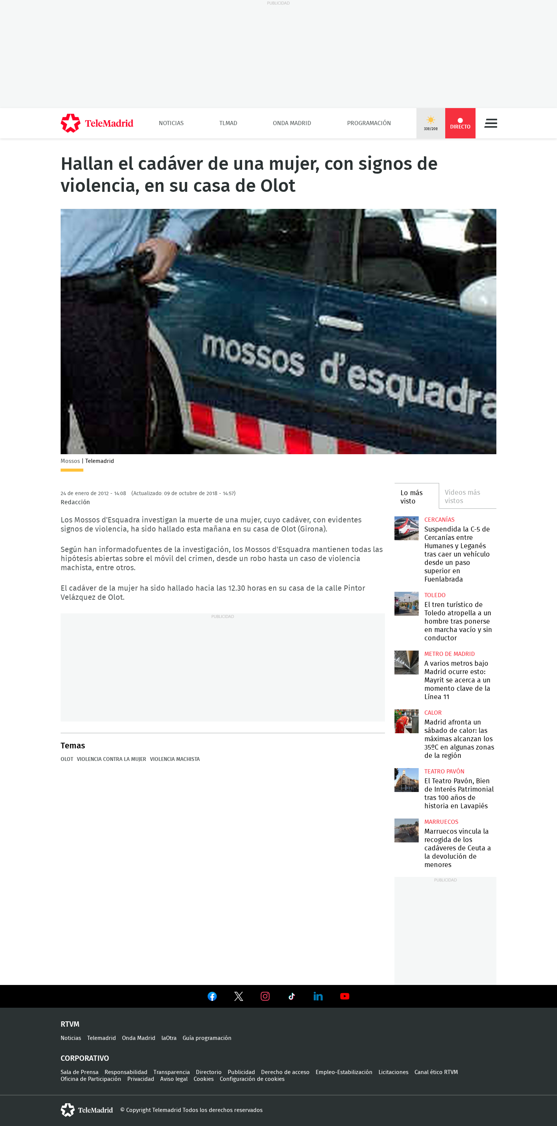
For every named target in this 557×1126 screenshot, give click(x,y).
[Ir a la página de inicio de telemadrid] (97, 123)
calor (433, 713)
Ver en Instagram (265, 996)
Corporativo (85, 1058)
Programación (369, 123)
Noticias (171, 123)
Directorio (209, 1072)
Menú (491, 123)
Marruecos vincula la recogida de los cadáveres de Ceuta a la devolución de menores (406, 830)
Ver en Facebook (212, 998)
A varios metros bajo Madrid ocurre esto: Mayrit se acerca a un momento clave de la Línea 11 (406, 662)
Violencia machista (175, 759)
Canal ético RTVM (436, 1072)
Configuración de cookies (252, 1079)
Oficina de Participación (91, 1079)
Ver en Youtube (344, 996)
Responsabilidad (126, 1072)
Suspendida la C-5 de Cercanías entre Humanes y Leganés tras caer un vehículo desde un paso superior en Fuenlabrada (406, 528)
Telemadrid (101, 1038)
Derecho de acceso (285, 1072)
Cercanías (439, 520)
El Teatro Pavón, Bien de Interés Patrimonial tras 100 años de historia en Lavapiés (406, 780)
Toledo (435, 595)
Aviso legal (174, 1079)
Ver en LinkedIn (318, 996)
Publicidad (241, 1072)
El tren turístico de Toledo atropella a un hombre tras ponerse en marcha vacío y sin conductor (406, 604)
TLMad (228, 123)
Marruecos (441, 822)
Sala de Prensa (80, 1072)
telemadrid (87, 1110)
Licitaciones (393, 1072)
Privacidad (140, 1079)
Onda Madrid (292, 123)
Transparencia (171, 1072)
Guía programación (207, 1038)
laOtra (169, 1038)
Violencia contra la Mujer (111, 759)
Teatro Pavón (444, 771)
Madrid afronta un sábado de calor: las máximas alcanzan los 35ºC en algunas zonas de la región (406, 721)
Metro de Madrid (449, 654)
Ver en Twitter (238, 998)
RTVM (70, 1024)
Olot (67, 759)
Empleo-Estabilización (344, 1072)
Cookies (204, 1079)
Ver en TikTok (291, 998)
